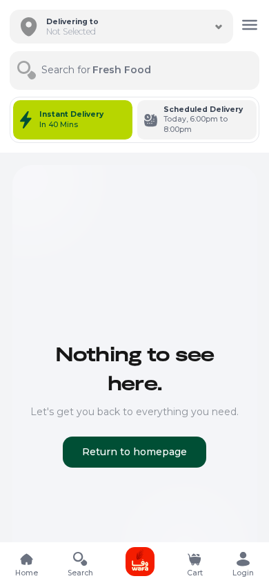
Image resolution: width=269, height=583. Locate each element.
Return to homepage (134, 452)
